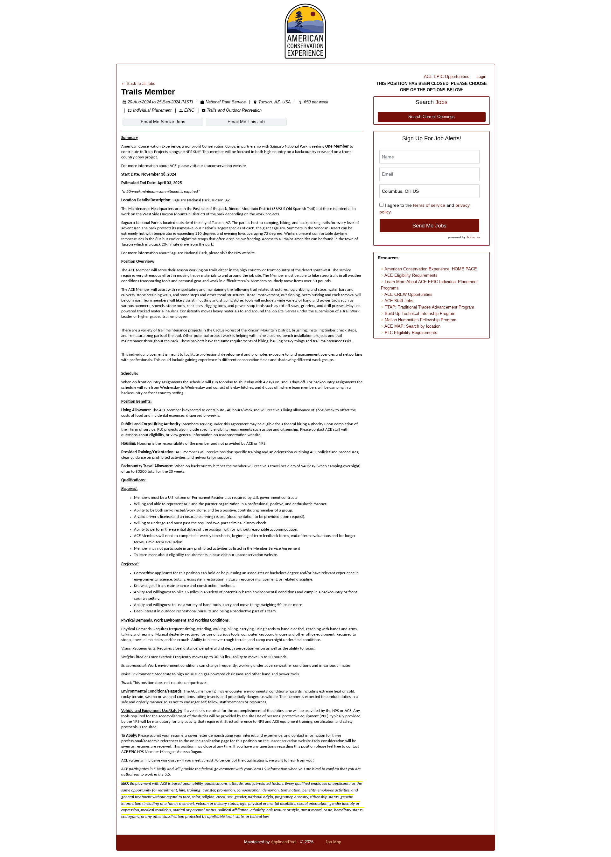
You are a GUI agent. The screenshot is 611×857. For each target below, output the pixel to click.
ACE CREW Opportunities (408, 294)
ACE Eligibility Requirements (411, 275)
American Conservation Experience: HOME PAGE (430, 269)
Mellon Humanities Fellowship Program (420, 319)
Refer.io (473, 237)
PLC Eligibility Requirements (411, 332)
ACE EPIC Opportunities (446, 76)
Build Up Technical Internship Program (420, 313)
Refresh (360, 842)
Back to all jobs (140, 83)
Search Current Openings (431, 117)
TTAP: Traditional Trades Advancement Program (429, 307)
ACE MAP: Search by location (412, 326)
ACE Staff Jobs (398, 300)
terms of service (429, 205)
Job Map (333, 842)
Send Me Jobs (429, 226)
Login (481, 76)
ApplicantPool (283, 842)
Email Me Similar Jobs (163, 121)
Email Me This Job (246, 121)
